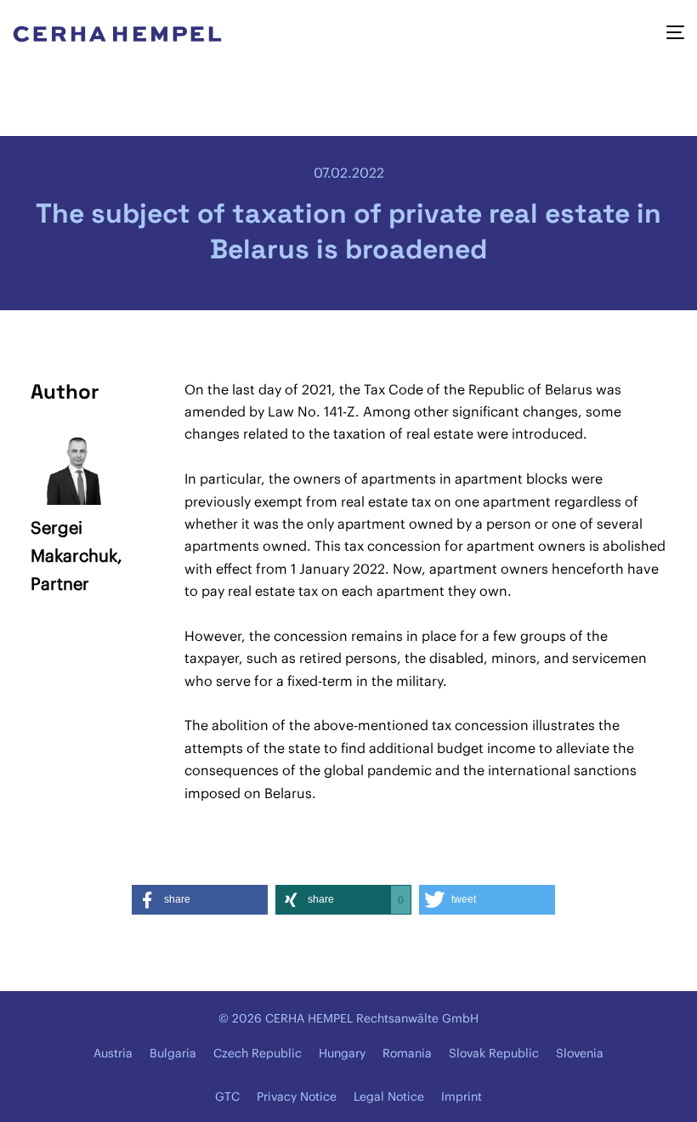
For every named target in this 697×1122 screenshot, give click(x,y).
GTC (227, 1096)
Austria (113, 1053)
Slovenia (580, 1053)
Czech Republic (257, 1053)
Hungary (342, 1053)
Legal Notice (389, 1096)
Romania (407, 1053)
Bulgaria (173, 1053)
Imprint (461, 1096)
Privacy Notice (297, 1096)
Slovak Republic (494, 1053)
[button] (200, 900)
